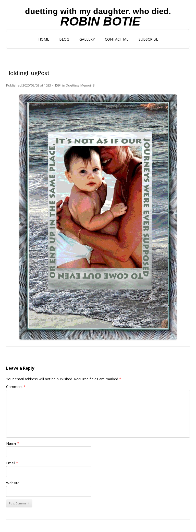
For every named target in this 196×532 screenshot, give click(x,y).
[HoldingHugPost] (98, 217)
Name (12, 443)
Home (43, 39)
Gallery (87, 39)
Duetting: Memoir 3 (80, 85)
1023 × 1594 (53, 85)
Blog (64, 39)
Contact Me (116, 39)
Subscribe (148, 39)
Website (12, 482)
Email (12, 463)
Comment (16, 386)
